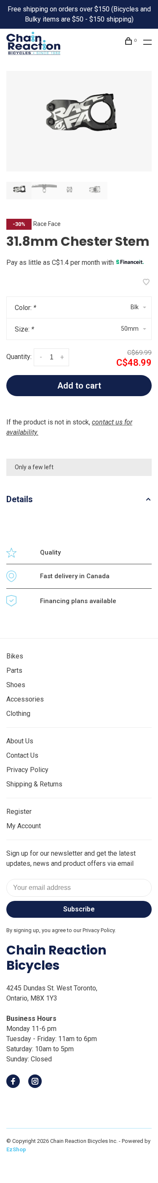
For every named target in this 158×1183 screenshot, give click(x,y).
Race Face (47, 223)
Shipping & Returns (34, 784)
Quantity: (19, 357)
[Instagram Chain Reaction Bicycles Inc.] (35, 1082)
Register (19, 812)
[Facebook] (13, 1082)
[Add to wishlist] (146, 283)
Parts (14, 670)
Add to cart (79, 386)
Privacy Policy (27, 770)
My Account (23, 826)
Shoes (15, 685)
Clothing (18, 714)
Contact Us (22, 755)
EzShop (16, 1149)
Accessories (25, 699)
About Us (19, 741)
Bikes (14, 656)
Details (19, 499)
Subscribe (79, 909)
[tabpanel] (79, 121)
